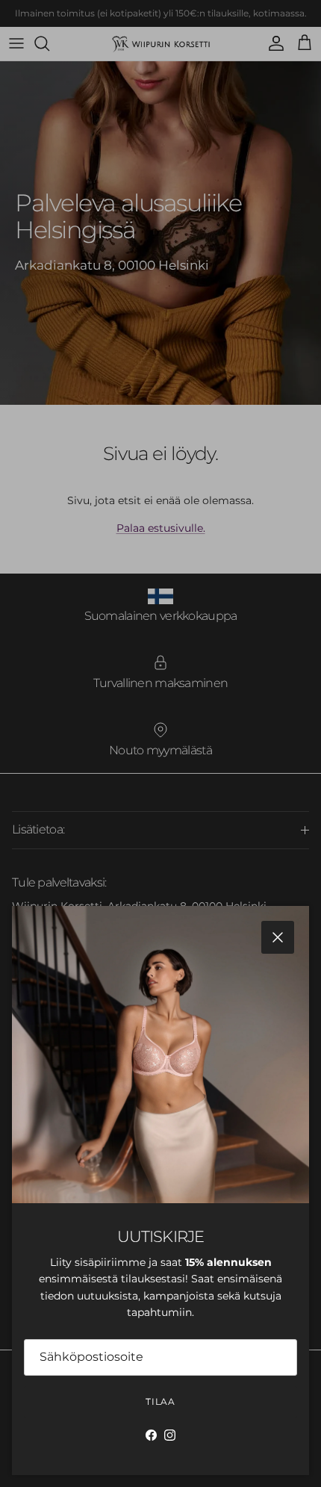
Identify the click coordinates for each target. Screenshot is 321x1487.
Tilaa (161, 1401)
